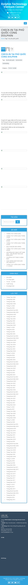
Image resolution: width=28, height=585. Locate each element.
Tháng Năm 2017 (11, 482)
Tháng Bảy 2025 (10, 321)
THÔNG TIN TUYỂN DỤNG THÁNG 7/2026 (15, 236)
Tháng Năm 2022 (11, 390)
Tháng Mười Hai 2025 (12, 310)
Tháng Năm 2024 (11, 351)
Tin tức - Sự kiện (12, 68)
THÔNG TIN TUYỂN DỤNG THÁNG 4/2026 (15, 249)
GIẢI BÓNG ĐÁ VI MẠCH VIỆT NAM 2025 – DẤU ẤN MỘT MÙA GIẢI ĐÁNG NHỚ (15, 254)
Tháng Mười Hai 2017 (12, 467)
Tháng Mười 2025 (11, 314)
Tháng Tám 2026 (11, 297)
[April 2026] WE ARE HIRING (13, 246)
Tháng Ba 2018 (10, 461)
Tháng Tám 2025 (11, 319)
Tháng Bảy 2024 (10, 346)
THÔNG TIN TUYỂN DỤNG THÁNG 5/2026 (15, 243)
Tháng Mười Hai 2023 (12, 362)
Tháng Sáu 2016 (10, 495)
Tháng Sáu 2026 (10, 301)
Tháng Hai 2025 (10, 331)
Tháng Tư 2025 (10, 327)
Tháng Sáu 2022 (10, 387)
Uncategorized (10, 286)
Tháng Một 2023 (10, 374)
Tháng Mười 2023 (11, 366)
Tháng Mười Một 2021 (12, 394)
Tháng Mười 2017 (11, 471)
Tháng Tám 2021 (11, 400)
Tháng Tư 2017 (10, 484)
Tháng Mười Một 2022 (12, 379)
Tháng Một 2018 (10, 465)
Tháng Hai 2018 (10, 463)
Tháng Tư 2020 (10, 420)
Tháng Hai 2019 (10, 441)
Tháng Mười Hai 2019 (12, 424)
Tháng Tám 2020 (11, 413)
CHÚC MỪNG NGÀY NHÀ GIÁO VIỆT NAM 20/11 (14, 261)
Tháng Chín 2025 (11, 316)
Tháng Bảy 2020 (10, 415)
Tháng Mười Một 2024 (12, 338)
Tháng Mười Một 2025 (12, 312)
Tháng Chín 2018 (11, 450)
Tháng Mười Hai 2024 (12, 336)
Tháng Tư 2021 (10, 407)
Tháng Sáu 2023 (10, 370)
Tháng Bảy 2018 (10, 454)
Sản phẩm (9, 277)
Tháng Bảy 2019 (10, 435)
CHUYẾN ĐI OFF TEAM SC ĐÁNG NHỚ (15, 258)
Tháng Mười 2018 (11, 448)
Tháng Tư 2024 (10, 353)
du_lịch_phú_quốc (10, 60)
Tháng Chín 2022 (11, 383)
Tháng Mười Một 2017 (12, 469)
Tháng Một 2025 (10, 334)
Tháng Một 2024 (10, 359)
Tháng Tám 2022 (11, 385)
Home (3, 38)
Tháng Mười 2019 (11, 428)
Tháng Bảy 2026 (10, 299)
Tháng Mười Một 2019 (12, 426)
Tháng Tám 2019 (11, 433)
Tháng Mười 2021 (11, 396)
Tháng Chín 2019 (11, 430)
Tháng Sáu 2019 (10, 437)
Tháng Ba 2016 (10, 497)
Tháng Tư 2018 (10, 458)
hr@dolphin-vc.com (15, 13)
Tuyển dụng (9, 284)
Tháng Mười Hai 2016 (12, 491)
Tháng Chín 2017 (11, 473)
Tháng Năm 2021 (11, 405)
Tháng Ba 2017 (10, 486)
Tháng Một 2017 (10, 489)
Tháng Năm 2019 (11, 439)
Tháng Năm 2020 (11, 418)
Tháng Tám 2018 (11, 452)
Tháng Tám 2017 (11, 476)
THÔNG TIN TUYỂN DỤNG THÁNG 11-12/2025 (15, 265)
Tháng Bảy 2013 (10, 499)
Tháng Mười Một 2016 (12, 493)
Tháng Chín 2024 (11, 342)
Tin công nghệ (10, 279)
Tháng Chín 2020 (11, 411)
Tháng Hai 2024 (10, 357)
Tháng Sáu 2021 (10, 402)
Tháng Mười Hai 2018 (12, 443)
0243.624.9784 (15, 15)
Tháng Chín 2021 (11, 398)
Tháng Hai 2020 (10, 422)
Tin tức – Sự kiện (10, 281)
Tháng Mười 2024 (11, 340)
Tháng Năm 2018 (11, 456)
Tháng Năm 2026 (11, 303)
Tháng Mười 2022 (11, 381)
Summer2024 (19, 60)
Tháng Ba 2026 (10, 308)
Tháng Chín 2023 (11, 368)
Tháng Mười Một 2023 (12, 364)
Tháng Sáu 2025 (10, 323)
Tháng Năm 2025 (11, 325)
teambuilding (6, 63)
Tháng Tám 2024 (11, 344)
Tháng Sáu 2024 (10, 349)
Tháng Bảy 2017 (10, 478)
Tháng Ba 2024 (10, 355)
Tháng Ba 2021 (10, 409)
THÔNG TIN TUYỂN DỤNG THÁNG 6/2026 (15, 240)
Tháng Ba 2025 (10, 329)
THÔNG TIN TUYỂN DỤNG (13, 233)
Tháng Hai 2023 (10, 372)
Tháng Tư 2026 (10, 306)
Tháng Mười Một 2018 (12, 445)
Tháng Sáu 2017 (10, 480)
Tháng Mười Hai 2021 (12, 392)
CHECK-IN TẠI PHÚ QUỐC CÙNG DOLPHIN (13, 55)
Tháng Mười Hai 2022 (12, 377)
